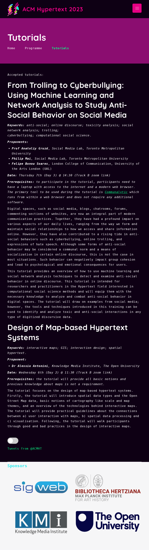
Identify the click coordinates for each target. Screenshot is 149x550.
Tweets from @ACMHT (24, 448)
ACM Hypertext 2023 (53, 9)
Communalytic (116, 192)
